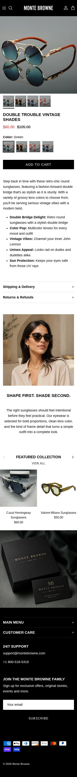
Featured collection (38, 457)
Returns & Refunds (18, 297)
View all (38, 463)
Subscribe (39, 718)
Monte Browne (21, 763)
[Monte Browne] (38, 8)
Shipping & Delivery (19, 287)
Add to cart (38, 164)
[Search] (12, 8)
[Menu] (4, 8)
